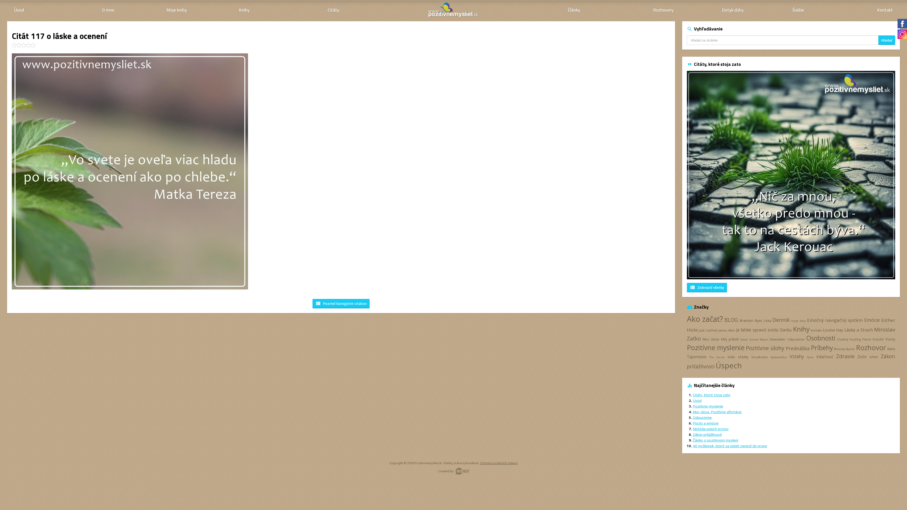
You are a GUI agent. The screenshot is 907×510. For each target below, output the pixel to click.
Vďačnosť (824, 356)
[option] (791, 175)
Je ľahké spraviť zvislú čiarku (764, 330)
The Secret (717, 357)
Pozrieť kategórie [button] (341, 303)
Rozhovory (663, 9)
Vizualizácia (759, 357)
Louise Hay (833, 330)
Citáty (333, 9)
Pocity (890, 339)
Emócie (872, 320)
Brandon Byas (751, 320)
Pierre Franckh (873, 339)
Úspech (729, 365)
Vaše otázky (737, 356)
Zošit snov (867, 356)
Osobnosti (820, 338)
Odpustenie (795, 339)
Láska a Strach (858, 330)
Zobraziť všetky (707, 287)
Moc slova (710, 339)
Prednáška (797, 348)
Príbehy (822, 347)
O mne (108, 9)
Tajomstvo (696, 356)
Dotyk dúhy (733, 9)
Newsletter (778, 339)
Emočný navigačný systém (835, 320)
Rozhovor (871, 347)
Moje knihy (177, 9)
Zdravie (845, 356)
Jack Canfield (708, 330)
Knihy (244, 9)
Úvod (19, 9)
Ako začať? (705, 319)
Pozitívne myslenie (716, 347)
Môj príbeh (730, 339)
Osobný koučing (849, 339)
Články (574, 9)
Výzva (810, 357)
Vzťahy (797, 356)
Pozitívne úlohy (765, 348)
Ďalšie (798, 9)
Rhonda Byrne (844, 349)
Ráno (891, 348)
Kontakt (885, 9)
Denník (781, 319)
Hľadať (886, 40)
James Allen (727, 330)
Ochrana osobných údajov (499, 463)
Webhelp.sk (462, 471)
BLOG (731, 319)
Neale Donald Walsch (754, 339)
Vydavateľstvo (778, 357)
